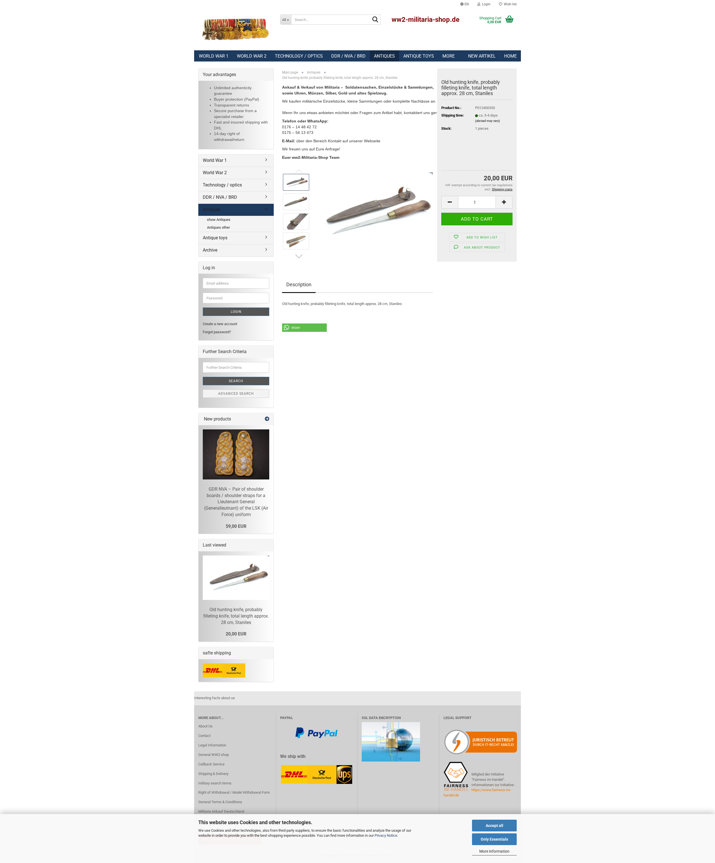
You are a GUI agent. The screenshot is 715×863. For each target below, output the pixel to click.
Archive (210, 250)
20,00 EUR (236, 634)
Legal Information (212, 745)
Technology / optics (299, 56)
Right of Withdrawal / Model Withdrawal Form (234, 792)
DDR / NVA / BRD (348, 56)
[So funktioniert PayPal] (316, 732)
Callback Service (211, 764)
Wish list (509, 4)
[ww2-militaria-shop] (235, 29)
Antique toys (418, 56)
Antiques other (218, 227)
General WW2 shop (213, 755)
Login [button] (485, 4)
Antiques (384, 56)
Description (298, 284)
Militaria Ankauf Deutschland (221, 811)
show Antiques (218, 219)
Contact (204, 736)
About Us (205, 726)
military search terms (215, 783)
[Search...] (375, 20)
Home (510, 56)
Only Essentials (494, 839)
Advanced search (236, 394)
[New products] (267, 419)
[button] (464, 4)
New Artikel (482, 56)
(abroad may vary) (487, 121)
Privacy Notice (386, 835)
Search (236, 381)
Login (236, 312)
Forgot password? (217, 332)
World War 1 (213, 56)
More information (494, 851)
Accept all (494, 825)
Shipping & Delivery (213, 774)
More (448, 56)
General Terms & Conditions (220, 802)
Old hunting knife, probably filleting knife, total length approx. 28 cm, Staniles (236, 616)
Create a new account (220, 324)
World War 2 (251, 56)
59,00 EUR (236, 526)
